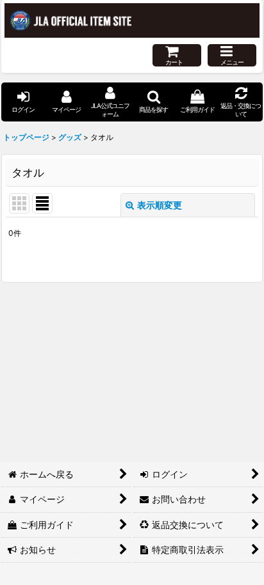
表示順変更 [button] (159, 204)
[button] (232, 55)
